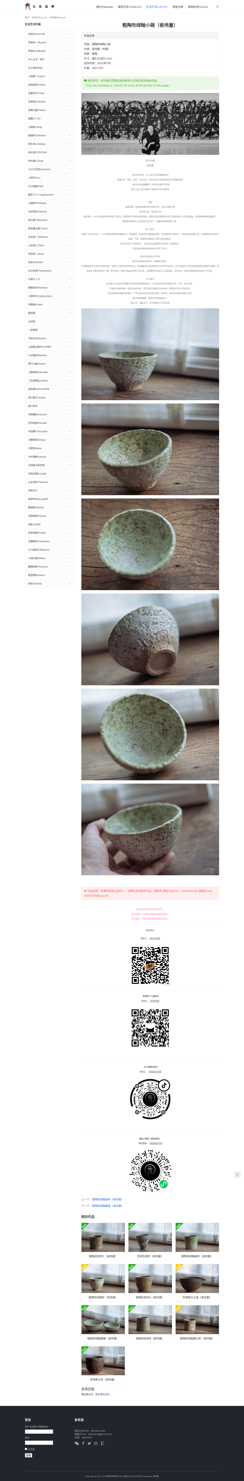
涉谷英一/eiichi (36, 253)
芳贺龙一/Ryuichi (37, 42)
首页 (27, 17)
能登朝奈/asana (36, 575)
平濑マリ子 (34, 279)
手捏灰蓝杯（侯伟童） (150, 1256)
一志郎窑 (33, 329)
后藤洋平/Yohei (36, 93)
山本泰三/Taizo (36, 245)
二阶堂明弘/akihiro (38, 380)
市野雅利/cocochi (37, 414)
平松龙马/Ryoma (37, 338)
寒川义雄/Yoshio (36, 363)
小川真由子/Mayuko (38, 549)
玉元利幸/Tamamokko (40, 270)
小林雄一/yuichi (36, 76)
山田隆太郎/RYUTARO (39, 346)
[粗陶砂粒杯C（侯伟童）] (103, 1241)
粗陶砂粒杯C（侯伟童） (103, 1256)
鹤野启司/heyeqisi (37, 287)
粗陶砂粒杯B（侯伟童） (150, 1338)
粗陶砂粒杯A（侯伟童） (150, 1297)
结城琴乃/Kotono (37, 135)
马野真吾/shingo (36, 439)
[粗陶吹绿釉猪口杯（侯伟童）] (197, 1324)
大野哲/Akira (34, 448)
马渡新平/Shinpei (37, 203)
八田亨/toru (34, 177)
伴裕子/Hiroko (35, 262)
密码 (27, 1437)
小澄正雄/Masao (36, 558)
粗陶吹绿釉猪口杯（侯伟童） (197, 1338)
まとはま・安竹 (36, 59)
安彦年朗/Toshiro (37, 532)
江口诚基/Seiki (35, 186)
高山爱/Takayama (37, 219)
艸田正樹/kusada (37, 473)
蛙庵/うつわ (34, 118)
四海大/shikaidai (36, 50)
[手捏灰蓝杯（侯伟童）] (150, 1241)
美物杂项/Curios (198, 6)
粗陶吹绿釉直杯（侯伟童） (108, 1199)
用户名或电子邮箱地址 (36, 1426)
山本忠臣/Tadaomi (38, 482)
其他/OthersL (35, 583)
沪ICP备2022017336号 (130, 1476)
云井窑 (31, 321)
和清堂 (156, 1476)
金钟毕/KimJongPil (38, 498)
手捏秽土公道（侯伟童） (197, 1297)
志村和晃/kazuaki (37, 422)
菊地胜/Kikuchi (36, 507)
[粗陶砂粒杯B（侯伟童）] (150, 1324)
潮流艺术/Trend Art (129, 6)
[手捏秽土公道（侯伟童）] (197, 1283)
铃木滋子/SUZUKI (37, 152)
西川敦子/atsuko (37, 397)
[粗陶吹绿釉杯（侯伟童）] (103, 1283)
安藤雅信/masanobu (39, 541)
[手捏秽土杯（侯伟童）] (103, 1365)
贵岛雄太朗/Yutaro (38, 228)
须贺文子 (33, 490)
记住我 (31, 1449)
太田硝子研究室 (36, 465)
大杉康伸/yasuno (37, 456)
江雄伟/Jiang (35, 126)
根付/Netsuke (104, 6)
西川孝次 (33, 405)
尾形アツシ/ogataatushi (40, 194)
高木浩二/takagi (36, 143)
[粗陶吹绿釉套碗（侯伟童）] (103, 1324)
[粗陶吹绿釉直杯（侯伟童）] (197, 1241)
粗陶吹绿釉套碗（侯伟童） (108, 1205)
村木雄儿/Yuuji (35, 160)
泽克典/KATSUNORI (38, 389)
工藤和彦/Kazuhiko (38, 372)
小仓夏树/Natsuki (37, 355)
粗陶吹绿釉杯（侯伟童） (103, 1297)
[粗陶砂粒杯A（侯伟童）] (150, 1283)
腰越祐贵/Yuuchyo (38, 566)
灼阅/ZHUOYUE (36, 33)
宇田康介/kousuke (37, 431)
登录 (107, 1394)
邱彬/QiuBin (34, 524)
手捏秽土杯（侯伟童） (103, 1379)
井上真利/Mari (35, 67)
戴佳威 (31, 312)
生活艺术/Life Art (156, 6)
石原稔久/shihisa (37, 101)
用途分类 (177, 6)
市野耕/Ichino (35, 304)
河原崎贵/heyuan (37, 515)
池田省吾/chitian (36, 84)
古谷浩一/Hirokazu (38, 236)
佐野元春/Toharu (37, 110)
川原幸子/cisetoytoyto (40, 296)
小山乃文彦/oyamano (39, 169)
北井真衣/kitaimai (37, 211)
